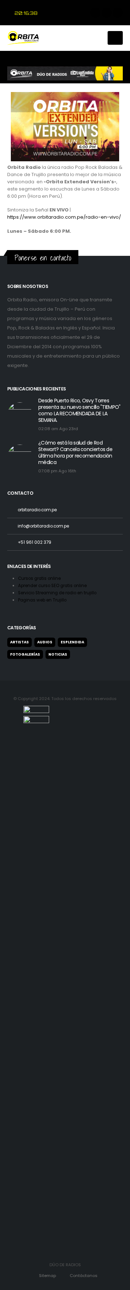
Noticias (57, 654)
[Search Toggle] (98, 37)
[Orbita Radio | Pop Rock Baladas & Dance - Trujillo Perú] (25, 38)
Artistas (19, 642)
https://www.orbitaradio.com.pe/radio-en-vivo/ (64, 217)
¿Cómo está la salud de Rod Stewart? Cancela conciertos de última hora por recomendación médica (75, 452)
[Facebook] (95, 13)
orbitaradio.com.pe (37, 510)
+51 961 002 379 (34, 542)
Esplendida (72, 642)
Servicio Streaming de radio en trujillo (58, 593)
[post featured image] (19, 415)
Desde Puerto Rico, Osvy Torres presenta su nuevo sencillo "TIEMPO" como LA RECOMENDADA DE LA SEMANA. (79, 410)
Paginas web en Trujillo (42, 600)
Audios (44, 642)
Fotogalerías (25, 654)
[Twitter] (106, 13)
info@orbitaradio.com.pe (43, 526)
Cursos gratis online (40, 578)
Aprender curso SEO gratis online (53, 586)
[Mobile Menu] (115, 38)
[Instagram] (118, 13)
